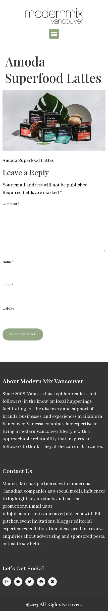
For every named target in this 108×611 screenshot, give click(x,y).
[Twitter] (29, 581)
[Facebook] (18, 581)
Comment (11, 204)
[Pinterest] (41, 581)
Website (8, 309)
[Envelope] (52, 581)
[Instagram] (7, 581)
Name (8, 262)
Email (8, 285)
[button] (54, 34)
